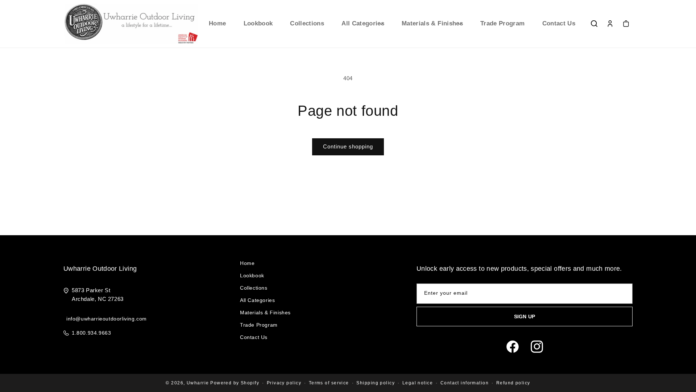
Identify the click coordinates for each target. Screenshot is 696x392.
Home (247, 263)
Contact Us (254, 337)
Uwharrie (198, 382)
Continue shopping (348, 146)
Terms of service (329, 382)
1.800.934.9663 (91, 333)
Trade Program (259, 325)
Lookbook (252, 275)
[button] (363, 24)
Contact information (464, 382)
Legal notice (417, 382)
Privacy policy (284, 382)
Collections (254, 288)
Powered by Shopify (234, 382)
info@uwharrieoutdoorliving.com (106, 319)
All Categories (257, 300)
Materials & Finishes (265, 312)
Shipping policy (375, 382)
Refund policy (513, 382)
